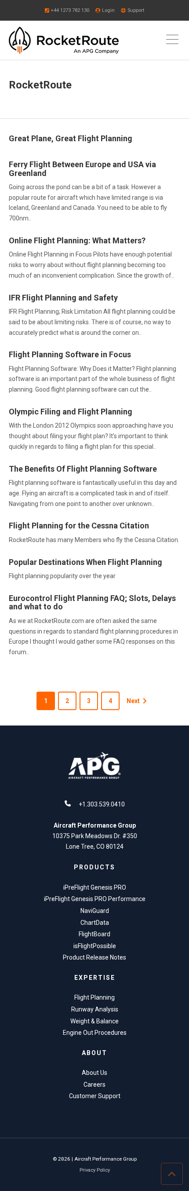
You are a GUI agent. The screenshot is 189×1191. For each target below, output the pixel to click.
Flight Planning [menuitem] (94, 997)
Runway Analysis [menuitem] (94, 1009)
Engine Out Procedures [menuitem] (95, 1032)
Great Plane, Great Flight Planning (70, 138)
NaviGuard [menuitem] (94, 910)
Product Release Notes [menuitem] (94, 957)
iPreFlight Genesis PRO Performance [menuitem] (94, 898)
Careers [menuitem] (94, 1084)
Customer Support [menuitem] (94, 1095)
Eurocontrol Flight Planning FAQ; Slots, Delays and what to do (92, 603)
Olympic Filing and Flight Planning (70, 411)
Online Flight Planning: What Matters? (77, 240)
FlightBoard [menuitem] (94, 934)
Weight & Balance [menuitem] (94, 1021)
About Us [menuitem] (94, 1072)
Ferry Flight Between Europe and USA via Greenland (82, 169)
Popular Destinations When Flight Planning (85, 562)
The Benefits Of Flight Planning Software (83, 468)
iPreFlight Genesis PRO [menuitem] (94, 887)
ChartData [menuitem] (94, 922)
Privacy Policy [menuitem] (95, 1170)
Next (133, 700)
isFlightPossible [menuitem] (94, 945)
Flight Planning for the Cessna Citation (79, 525)
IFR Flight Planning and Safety (63, 297)
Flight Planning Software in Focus (70, 354)
